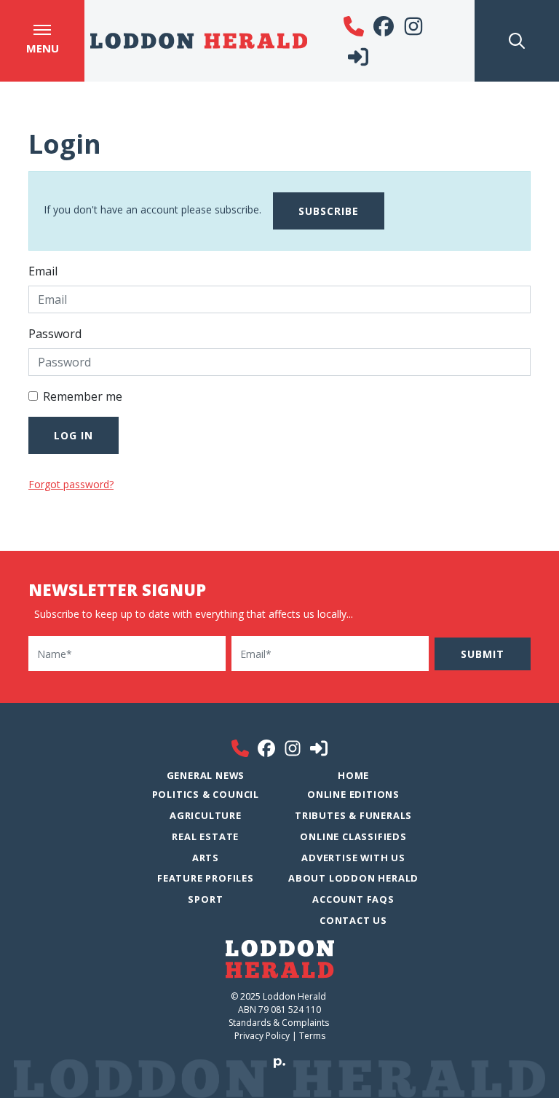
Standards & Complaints (280, 1022)
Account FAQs (353, 899)
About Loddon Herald (353, 878)
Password (55, 334)
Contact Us (353, 920)
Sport (205, 899)
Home (353, 775)
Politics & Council (205, 794)
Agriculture (206, 815)
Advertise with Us (353, 857)
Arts (205, 857)
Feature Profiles (205, 878)
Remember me (82, 396)
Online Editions (353, 794)
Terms (312, 1036)
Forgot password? (71, 484)
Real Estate (205, 836)
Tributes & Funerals (353, 815)
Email (43, 271)
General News (206, 775)
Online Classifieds (353, 836)
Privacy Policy (262, 1036)
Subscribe (328, 211)
